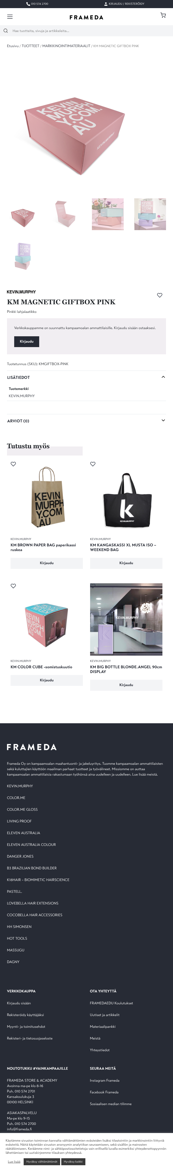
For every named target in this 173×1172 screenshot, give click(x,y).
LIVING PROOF (19, 821)
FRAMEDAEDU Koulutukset (111, 1003)
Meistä (95, 1038)
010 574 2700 (39, 4)
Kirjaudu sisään (19, 1003)
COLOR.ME (16, 798)
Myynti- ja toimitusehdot (26, 1027)
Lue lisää (14, 1162)
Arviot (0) (18, 421)
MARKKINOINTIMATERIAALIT (66, 46)
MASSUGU (15, 950)
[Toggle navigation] (10, 16)
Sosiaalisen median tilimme (111, 1104)
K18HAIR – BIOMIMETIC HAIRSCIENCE (38, 880)
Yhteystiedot (100, 1050)
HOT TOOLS (17, 938)
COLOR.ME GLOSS (22, 810)
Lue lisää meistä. (145, 774)
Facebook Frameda (104, 1092)
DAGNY (13, 962)
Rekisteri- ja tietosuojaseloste (29, 1038)
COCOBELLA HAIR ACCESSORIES (34, 915)
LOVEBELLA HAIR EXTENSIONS (32, 903)
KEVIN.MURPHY (22, 396)
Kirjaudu (27, 341)
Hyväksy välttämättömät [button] (41, 1161)
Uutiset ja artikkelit (105, 1015)
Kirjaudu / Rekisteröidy (126, 4)
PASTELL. (14, 892)
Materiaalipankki (103, 1027)
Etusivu (13, 46)
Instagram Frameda (104, 1080)
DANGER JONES (20, 856)
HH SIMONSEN (19, 927)
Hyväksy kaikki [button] (73, 1161)
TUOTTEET (30, 46)
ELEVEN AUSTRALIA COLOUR (31, 845)
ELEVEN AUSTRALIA (23, 833)
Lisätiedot (18, 377)
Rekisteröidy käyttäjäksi (25, 1015)
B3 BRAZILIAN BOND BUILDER (32, 868)
